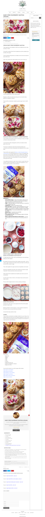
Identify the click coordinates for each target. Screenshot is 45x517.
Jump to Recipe (7, 41)
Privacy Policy (21, 514)
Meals (10, 12)
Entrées (19, 512)
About (31, 12)
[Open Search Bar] (35, 12)
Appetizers (19, 12)
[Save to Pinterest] (0, 259)
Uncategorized (32, 512)
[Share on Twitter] (0, 260)
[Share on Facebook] (0, 258)
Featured (22, 512)
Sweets (28, 512)
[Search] (40, 18)
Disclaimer (24, 514)
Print (16, 430)
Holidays (28, 12)
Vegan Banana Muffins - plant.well (11, 475)
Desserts (23, 12)
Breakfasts (14, 12)
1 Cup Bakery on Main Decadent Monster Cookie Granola (12, 445)
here (31, 27)
